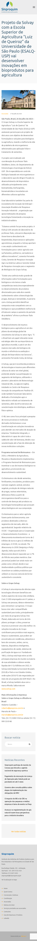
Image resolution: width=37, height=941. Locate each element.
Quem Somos (8, 892)
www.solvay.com (8, 689)
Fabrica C (23, 936)
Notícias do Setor (9, 905)
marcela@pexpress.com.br (12, 715)
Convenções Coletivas (11, 895)
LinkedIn (6, 918)
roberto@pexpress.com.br (12, 708)
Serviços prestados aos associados (15, 908)
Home (6, 888)
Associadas (5, 113)
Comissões (7, 911)
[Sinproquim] (9, 7)
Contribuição (8, 898)
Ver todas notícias (18, 831)
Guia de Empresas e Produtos (13, 915)
